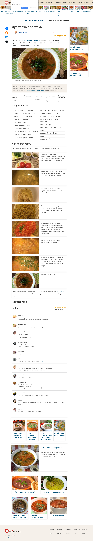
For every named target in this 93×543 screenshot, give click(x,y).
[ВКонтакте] (6, 28)
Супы (83, 533)
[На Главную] (13, 532)
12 (53, 33)
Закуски (58, 2)
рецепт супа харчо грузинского (35, 90)
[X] (6, 41)
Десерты (41, 2)
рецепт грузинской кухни (30, 40)
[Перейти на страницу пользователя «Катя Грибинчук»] (16, 32)
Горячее (59, 529)
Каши (65, 2)
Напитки (72, 2)
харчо (43, 361)
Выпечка (51, 529)
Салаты (79, 2)
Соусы (86, 2)
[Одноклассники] (6, 32)
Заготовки (50, 2)
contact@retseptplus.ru (10, 537)
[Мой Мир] (6, 37)
